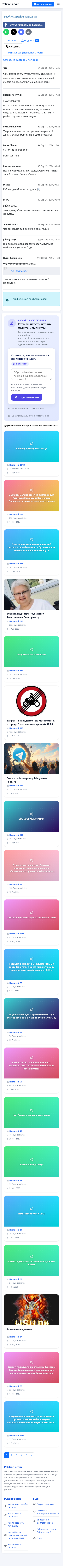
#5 (39, 166)
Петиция (11, 40)
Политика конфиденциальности (24, 52)
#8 (39, 224)
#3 (39, 126)
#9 (39, 239)
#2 (39, 94)
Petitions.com (10, 4)
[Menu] (58, 4)
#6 (39, 184)
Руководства (12, 1498)
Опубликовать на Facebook (26, 25)
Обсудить (14, 46)
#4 (39, 145)
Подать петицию (43, 4)
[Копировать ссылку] (28, 32)
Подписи (31, 40)
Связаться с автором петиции (20, 59)
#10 (39, 258)
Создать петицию (28, 397)
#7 (39, 199)
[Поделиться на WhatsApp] (6, 32)
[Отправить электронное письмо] (21, 32)
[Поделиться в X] (14, 32)
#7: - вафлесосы (19, 271)
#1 (39, 67)
